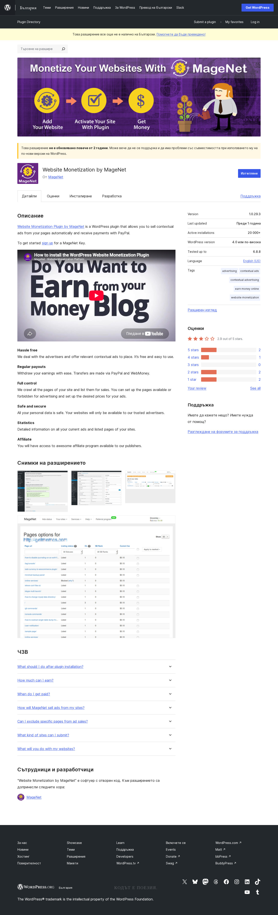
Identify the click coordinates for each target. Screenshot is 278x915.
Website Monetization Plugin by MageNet (50, 226)
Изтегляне (249, 173)
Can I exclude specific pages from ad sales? (52, 721)
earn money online (247, 288)
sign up (47, 243)
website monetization (245, 297)
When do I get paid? (33, 694)
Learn (120, 843)
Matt (220, 849)
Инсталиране (81, 196)
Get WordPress (258, 7)
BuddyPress (226, 863)
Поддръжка (250, 196)
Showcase (74, 843)
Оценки (53, 196)
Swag (172, 863)
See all (255, 388)
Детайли (29, 196)
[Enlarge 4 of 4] (169, 521)
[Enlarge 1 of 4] (62, 476)
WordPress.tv (127, 863)
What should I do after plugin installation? (50, 667)
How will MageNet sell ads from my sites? (50, 708)
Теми (71, 849)
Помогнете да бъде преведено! (181, 34)
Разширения (76, 856)
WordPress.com (228, 843)
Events (171, 849)
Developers (124, 856)
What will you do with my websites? (46, 749)
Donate (173, 856)
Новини (22, 849)
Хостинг (23, 856)
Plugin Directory (28, 22)
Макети (72, 863)
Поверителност (29, 863)
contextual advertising (244, 279)
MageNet (55, 177)
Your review (197, 388)
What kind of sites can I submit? (43, 735)
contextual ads (249, 271)
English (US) (252, 261)
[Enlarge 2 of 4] (116, 476)
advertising (229, 271)
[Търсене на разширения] (63, 49)
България (65, 887)
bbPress (223, 856)
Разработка (112, 196)
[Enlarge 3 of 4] (169, 476)
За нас (22, 843)
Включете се (176, 843)
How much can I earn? (35, 680)
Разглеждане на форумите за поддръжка (223, 431)
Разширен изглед (202, 310)
